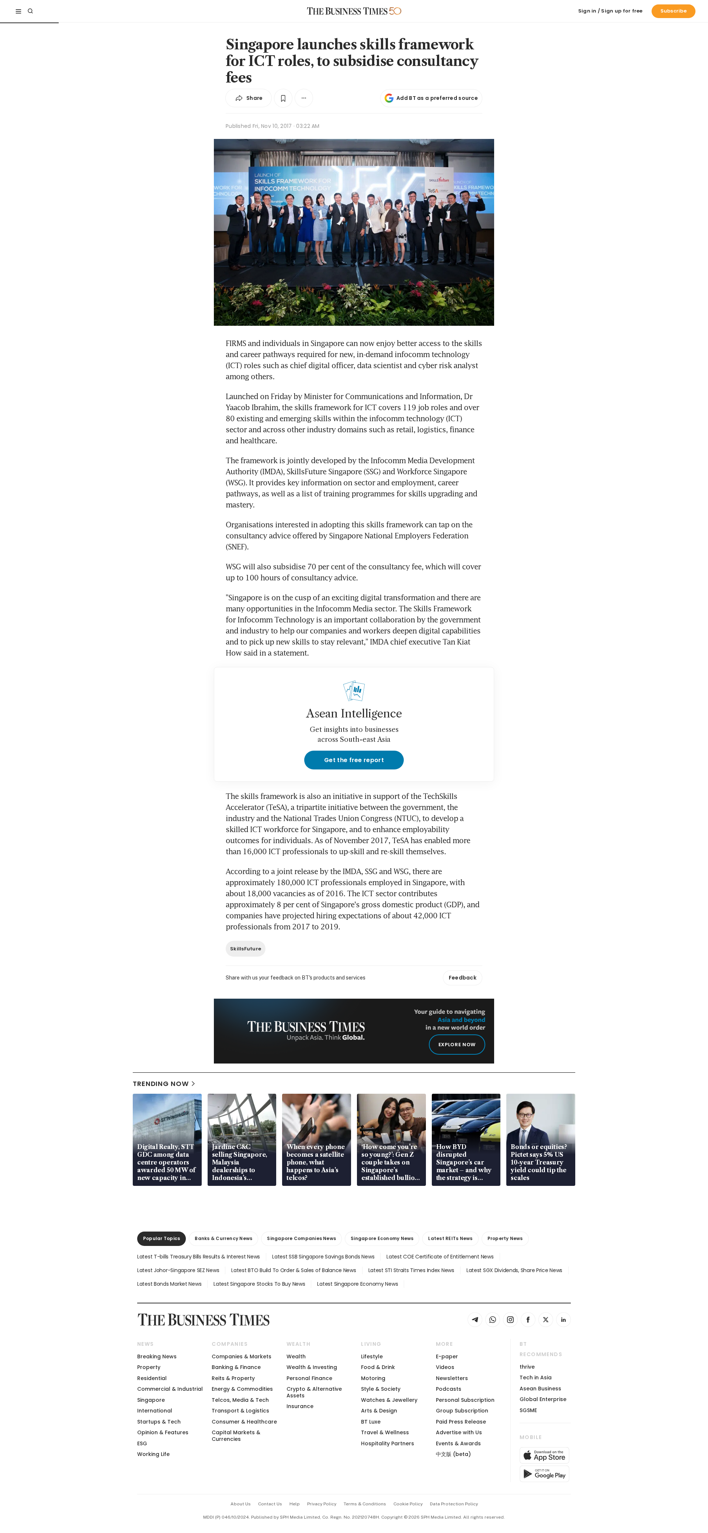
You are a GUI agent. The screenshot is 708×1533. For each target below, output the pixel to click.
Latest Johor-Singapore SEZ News (178, 1270)
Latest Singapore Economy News (357, 1284)
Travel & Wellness (385, 1432)
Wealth (296, 1356)
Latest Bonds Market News (169, 1284)
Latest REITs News (450, 1238)
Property (148, 1367)
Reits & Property (233, 1378)
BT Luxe (371, 1421)
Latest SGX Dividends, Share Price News (514, 1270)
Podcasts (448, 1389)
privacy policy (321, 1503)
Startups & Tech (159, 1421)
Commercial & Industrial (170, 1389)
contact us (270, 1503)
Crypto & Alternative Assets (314, 1392)
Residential (152, 1378)
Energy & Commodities (242, 1389)
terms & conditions (365, 1503)
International (154, 1410)
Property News (505, 1238)
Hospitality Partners (387, 1443)
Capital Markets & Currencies (236, 1435)
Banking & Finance (236, 1367)
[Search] (30, 11)
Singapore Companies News (301, 1238)
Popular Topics (161, 1238)
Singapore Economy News (382, 1238)
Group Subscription (462, 1410)
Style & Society (380, 1389)
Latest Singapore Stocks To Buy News (259, 1284)
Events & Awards (458, 1443)
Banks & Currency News (223, 1238)
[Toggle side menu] (18, 11)
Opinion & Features (162, 1432)
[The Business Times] (347, 11)
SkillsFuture (245, 948)
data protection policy (454, 1503)
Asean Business (540, 1388)
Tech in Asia (536, 1377)
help (294, 1503)
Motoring (373, 1378)
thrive (527, 1366)
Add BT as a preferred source (437, 98)
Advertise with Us (459, 1432)
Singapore (151, 1400)
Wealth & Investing (312, 1367)
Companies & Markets (241, 1356)
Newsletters (452, 1378)
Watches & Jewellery (389, 1400)
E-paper (447, 1356)
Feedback (462, 977)
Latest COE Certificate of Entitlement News (439, 1256)
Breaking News (157, 1356)
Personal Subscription (465, 1400)
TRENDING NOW (161, 1083)
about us (240, 1503)
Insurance (300, 1406)
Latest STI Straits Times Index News (411, 1270)
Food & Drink (378, 1367)
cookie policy (408, 1503)
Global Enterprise (543, 1399)
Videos (445, 1367)
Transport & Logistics (240, 1410)
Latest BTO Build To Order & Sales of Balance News (293, 1270)
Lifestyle (372, 1356)
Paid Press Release (461, 1421)
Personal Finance (309, 1378)
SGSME (528, 1410)
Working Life (153, 1454)
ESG (142, 1443)
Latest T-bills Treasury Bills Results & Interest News (198, 1256)
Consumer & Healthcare (244, 1421)
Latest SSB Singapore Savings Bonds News (323, 1256)
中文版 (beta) (453, 1454)
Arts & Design (379, 1410)
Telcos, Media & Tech (240, 1400)
